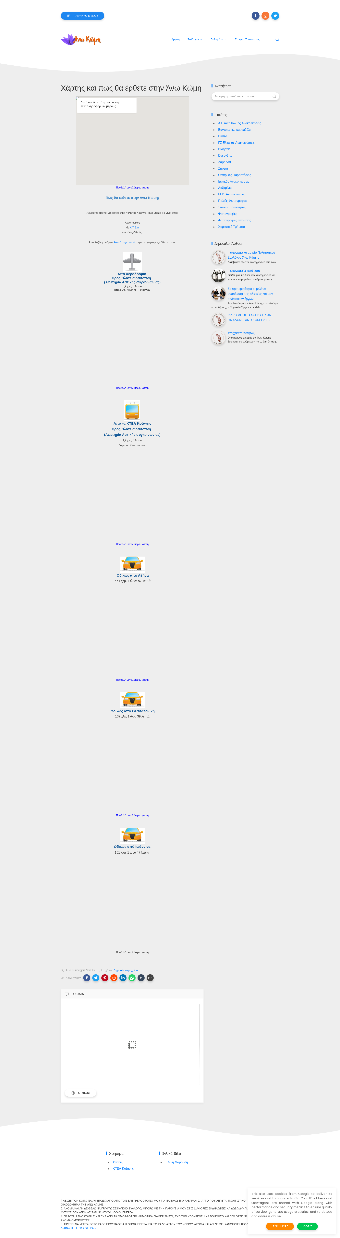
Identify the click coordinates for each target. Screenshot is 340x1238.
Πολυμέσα (217, 39)
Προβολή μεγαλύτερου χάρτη (132, 187)
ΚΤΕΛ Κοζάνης (123, 1168)
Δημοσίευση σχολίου (126, 970)
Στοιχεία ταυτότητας (247, 39)
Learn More (280, 1226)
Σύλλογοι (193, 39)
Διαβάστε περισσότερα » (78, 1228)
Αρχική (175, 39)
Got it (307, 1226)
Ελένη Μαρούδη (176, 1162)
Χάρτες (118, 1162)
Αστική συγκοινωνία (125, 242)
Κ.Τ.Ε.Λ (134, 227)
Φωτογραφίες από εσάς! (244, 270)
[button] (86, 977)
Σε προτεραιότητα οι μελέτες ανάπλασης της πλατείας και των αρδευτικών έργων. (250, 294)
